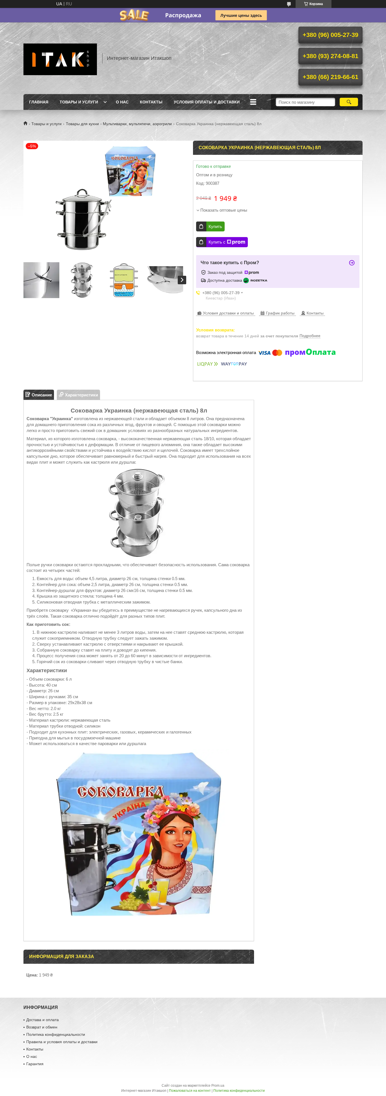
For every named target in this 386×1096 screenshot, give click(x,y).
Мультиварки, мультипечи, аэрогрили (137, 123)
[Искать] (349, 102)
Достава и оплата (42, 1019)
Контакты (151, 102)
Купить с (217, 242)
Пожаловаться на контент (190, 1091)
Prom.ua (217, 1086)
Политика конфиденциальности (55, 1034)
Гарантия (35, 1064)
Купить (215, 226)
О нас (122, 102)
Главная (38, 102)
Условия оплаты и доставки (207, 102)
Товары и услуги (79, 102)
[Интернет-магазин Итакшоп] (60, 58)
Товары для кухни (82, 123)
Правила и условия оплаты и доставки (61, 1041)
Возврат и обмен (41, 1027)
